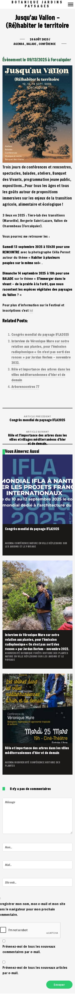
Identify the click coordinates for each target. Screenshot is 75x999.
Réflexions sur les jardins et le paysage (34, 658)
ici (31, 310)
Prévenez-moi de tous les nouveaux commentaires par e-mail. (28, 949)
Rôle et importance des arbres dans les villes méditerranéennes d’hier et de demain (40, 374)
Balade (31, 44)
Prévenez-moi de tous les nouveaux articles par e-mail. (35, 970)
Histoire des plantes (55, 653)
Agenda (19, 44)
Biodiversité (13, 653)
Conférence (47, 44)
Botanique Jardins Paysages (37, 4)
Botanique (27, 653)
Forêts (37, 653)
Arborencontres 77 (25, 386)
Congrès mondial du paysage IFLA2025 (40, 334)
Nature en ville (39, 543)
